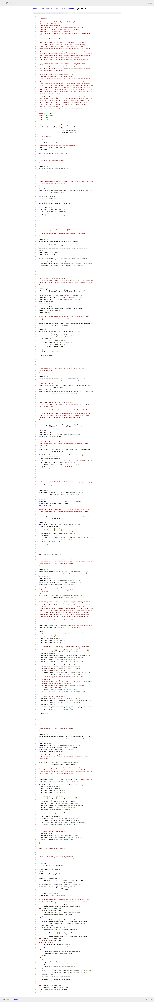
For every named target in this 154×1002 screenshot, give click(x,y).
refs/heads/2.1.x (68, 9)
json (150, 999)
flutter (35, 9)
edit (74, 13)
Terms (20, 999)
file (69, 13)
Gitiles (10, 999)
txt (146, 999)
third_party (44, 9)
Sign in (150, 3)
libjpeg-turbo (55, 9)
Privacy (16, 999)
